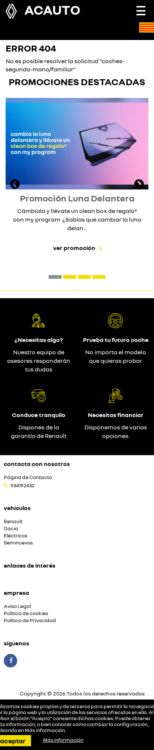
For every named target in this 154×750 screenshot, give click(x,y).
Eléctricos (15, 535)
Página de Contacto (28, 477)
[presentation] (15, 185)
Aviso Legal (17, 606)
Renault (13, 521)
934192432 (22, 485)
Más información (45, 730)
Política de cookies (26, 613)
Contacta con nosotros (37, 463)
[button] (55, 277)
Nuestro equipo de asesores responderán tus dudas (38, 360)
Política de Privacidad (30, 620)
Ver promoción (74, 247)
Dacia (11, 528)
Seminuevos (18, 543)
